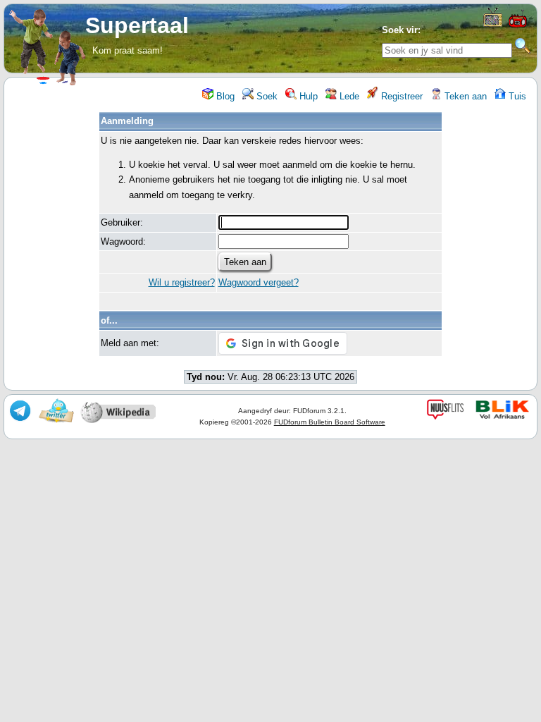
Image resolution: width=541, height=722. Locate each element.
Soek (266, 96)
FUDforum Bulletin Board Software (329, 422)
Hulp (307, 96)
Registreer (400, 96)
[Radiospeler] (517, 25)
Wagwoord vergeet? (258, 282)
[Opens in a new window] (492, 23)
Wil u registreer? (182, 282)
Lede (348, 96)
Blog (224, 96)
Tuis (516, 96)
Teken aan (464, 96)
